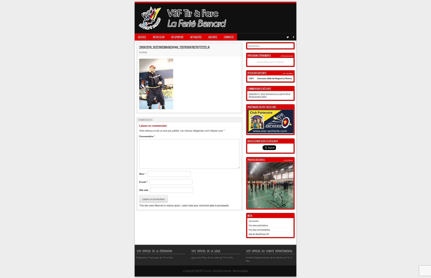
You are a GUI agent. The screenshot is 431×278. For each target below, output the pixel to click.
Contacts (229, 37)
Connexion (254, 220)
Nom (142, 173)
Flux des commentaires (259, 229)
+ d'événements (286, 55)
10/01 (251, 78)
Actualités (196, 37)
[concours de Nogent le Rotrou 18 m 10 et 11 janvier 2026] (270, 185)
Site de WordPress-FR (259, 234)
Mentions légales (240, 271)
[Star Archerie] (270, 132)
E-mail (143, 181)
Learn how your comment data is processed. (205, 205)
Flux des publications (258, 225)
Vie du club (158, 37)
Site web (143, 190)
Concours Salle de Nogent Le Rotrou (274, 78)
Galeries (212, 37)
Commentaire (147, 136)
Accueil (142, 37)
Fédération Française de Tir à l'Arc (154, 257)
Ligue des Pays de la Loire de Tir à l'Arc (212, 257)
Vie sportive (177, 37)
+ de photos (288, 160)
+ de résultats (287, 73)
